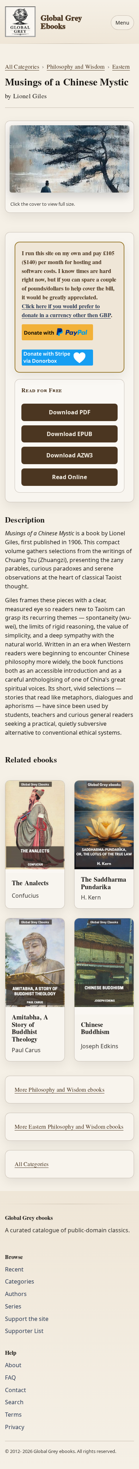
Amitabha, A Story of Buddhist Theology (30, 1028)
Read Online (69, 477)
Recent (14, 1269)
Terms (13, 1414)
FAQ (10, 1377)
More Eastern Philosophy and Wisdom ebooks (69, 1126)
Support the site (26, 1319)
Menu (122, 22)
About (13, 1365)
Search (14, 1402)
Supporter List (24, 1331)
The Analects (30, 882)
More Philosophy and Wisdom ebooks (59, 1089)
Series (13, 1306)
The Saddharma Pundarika (104, 883)
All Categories (22, 66)
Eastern (121, 66)
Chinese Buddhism (95, 1028)
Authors (16, 1294)
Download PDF (70, 412)
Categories (19, 1281)
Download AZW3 (69, 455)
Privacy (14, 1427)
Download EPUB (69, 434)
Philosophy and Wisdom (75, 66)
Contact (15, 1390)
